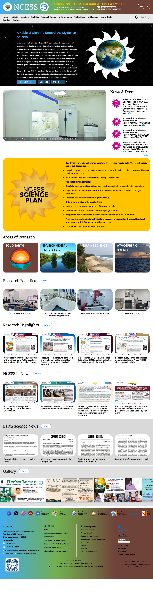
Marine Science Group (53, 547)
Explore (44, 280)
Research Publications (89, 536)
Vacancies (85, 542)
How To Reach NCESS (89, 552)
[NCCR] (47, 515)
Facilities (35, 17)
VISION (44, 81)
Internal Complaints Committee (93, 539)
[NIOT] (140, 515)
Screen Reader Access (127, 555)
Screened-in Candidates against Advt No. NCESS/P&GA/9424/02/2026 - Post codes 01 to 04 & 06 (136, 134)
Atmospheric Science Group (55, 551)
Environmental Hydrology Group (56, 544)
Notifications (92, 17)
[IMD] (64, 515)
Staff (46, 529)
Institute (14, 17)
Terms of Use (123, 545)
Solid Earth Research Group (55, 540)
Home (5, 17)
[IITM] (82, 515)
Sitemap (122, 551)
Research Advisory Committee (56, 533)
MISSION (58, 81)
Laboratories (49, 537)
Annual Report (86, 533)
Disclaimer (122, 548)
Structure (25, 17)
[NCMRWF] (121, 515)
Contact (16, 20)
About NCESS (49, 526)
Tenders (6, 20)
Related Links (106, 17)
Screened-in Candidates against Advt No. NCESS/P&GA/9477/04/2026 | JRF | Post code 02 (136, 122)
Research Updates (88, 530)
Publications (79, 17)
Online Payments (89, 526)
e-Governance (65, 17)
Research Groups (48, 17)
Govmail (84, 548)
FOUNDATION (26, 81)
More (146, 155)
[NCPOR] (102, 515)
